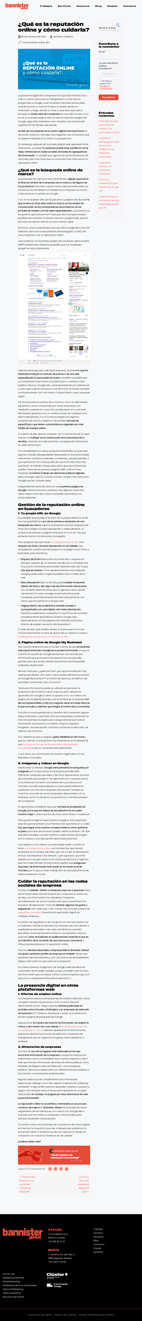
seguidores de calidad (30, 912)
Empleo (97, 1248)
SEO (48, 42)
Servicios (98, 1233)
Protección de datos (40, 1315)
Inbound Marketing (13, 1289)
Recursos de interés (13, 1297)
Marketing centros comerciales (20, 1285)
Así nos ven (9, 1274)
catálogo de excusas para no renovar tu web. (43, 636)
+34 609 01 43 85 (57, 1261)
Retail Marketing (11, 1281)
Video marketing (12, 1293)
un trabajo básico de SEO (65, 542)
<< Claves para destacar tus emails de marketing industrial (27, 1184)
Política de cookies (66, 1315)
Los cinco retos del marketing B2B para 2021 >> (83, 1184)
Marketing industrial (13, 1278)
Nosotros (98, 1237)
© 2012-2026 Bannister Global (96, 1315)
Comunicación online (33, 42)
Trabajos (98, 1229)
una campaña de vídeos (37, 848)
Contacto (98, 1244)
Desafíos (98, 1252)
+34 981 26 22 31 (56, 1241)
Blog (95, 1240)
